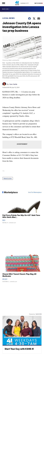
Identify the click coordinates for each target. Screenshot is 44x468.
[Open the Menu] (3, 3)
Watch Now (38, 3)
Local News (8, 18)
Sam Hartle (13, 84)
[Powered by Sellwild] (39, 314)
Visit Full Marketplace (35, 192)
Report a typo (8, 178)
